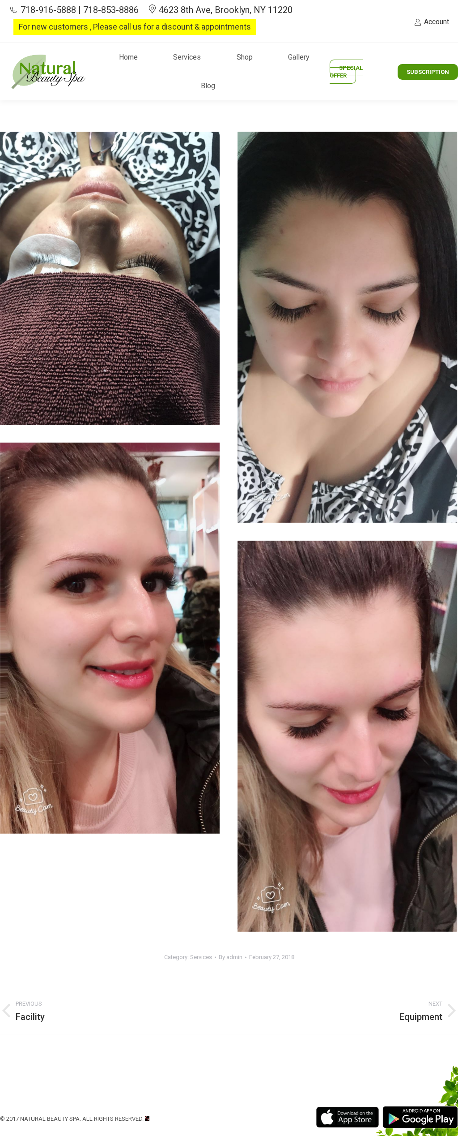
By (230, 957)
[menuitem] (128, 57)
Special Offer (346, 72)
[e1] (110, 278)
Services (201, 957)
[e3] (110, 638)
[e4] (347, 736)
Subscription (428, 72)
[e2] (347, 327)
